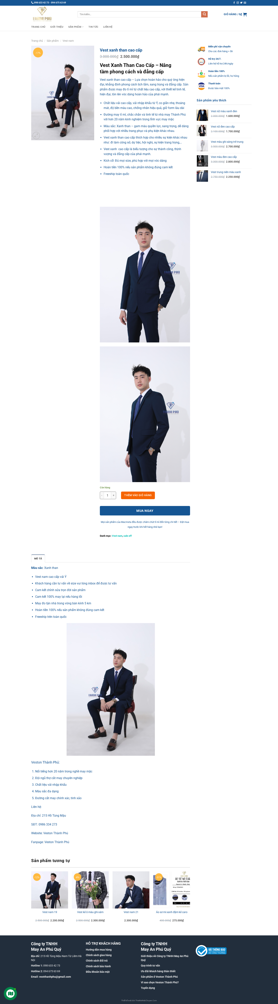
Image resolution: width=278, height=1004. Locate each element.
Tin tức (93, 26)
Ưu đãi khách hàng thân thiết (158, 971)
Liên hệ (107, 26)
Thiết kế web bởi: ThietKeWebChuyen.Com (139, 1000)
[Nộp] (204, 14)
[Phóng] (36, 135)
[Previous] (31, 900)
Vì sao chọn (148, 982)
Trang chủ (38, 26)
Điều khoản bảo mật (98, 971)
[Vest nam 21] (131, 889)
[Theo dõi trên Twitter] (241, 3)
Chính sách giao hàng (99, 955)
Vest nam (68, 40)
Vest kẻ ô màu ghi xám (90, 912)
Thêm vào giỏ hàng (138, 495)
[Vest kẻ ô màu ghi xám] (90, 889)
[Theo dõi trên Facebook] (234, 3)
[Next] (190, 900)
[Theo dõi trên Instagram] (238, 3)
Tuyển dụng (148, 987)
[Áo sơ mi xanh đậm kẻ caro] (171, 889)
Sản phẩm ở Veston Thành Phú (159, 976)
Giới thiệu (56, 26)
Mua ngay (144, 511)
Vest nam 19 (49, 912)
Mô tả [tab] (38, 558)
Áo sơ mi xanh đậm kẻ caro (171, 912)
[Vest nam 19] (49, 889)
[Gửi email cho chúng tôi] (245, 3)
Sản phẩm (74, 26)
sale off (127, 535)
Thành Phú (178, 114)
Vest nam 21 (131, 912)
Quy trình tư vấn (150, 965)
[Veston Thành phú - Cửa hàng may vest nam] (51, 14)
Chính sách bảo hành (98, 966)
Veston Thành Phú (55, 833)
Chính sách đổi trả (97, 960)
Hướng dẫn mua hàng (99, 949)
